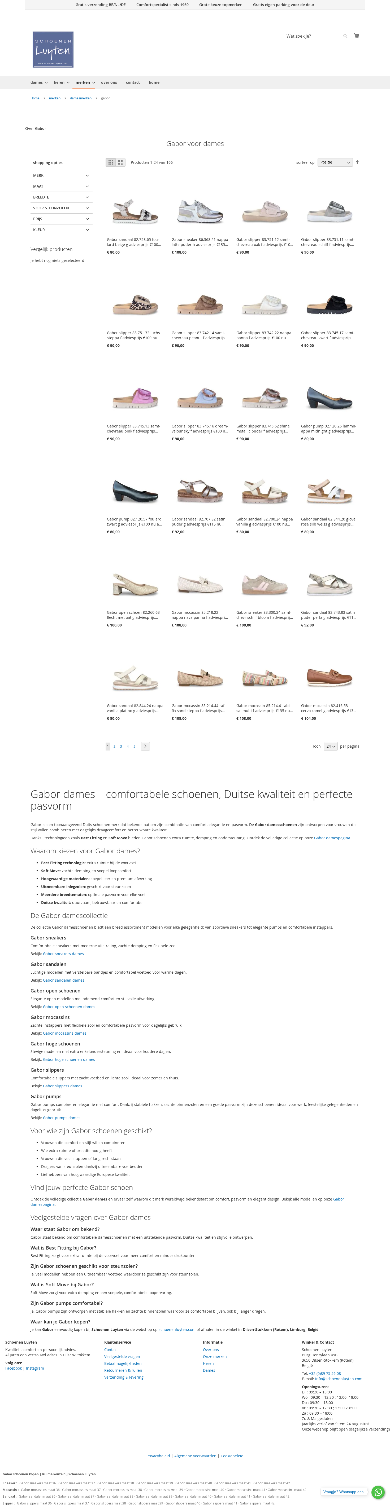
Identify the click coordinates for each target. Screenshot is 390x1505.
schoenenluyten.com (177, 1329)
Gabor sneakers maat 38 (116, 1483)
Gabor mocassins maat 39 (164, 1490)
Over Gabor (35, 128)
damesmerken (81, 98)
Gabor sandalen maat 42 (271, 1496)
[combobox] (317, 36)
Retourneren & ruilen (123, 1370)
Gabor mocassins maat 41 (246, 1490)
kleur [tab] (39, 229)
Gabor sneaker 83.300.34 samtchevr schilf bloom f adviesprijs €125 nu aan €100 (264, 615)
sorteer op (305, 162)
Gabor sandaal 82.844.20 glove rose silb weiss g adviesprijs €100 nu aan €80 (328, 522)
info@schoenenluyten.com (338, 1378)
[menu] (195, 82)
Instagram (35, 1368)
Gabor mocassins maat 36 (40, 1490)
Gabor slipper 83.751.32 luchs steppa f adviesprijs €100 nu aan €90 (133, 335)
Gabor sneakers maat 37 (77, 1483)
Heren (208, 1363)
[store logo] (53, 49)
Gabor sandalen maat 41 (232, 1496)
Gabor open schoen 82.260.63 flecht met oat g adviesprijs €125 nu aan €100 (133, 615)
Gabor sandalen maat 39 (154, 1496)
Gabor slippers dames (62, 1085)
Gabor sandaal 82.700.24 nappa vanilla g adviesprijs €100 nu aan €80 (264, 522)
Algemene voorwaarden (195, 1455)
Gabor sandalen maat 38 (115, 1496)
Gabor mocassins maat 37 (82, 1490)
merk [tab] (38, 175)
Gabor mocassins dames (64, 1033)
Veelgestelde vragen (122, 1356)
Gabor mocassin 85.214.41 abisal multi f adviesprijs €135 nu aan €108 (263, 708)
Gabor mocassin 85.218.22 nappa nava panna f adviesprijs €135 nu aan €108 (200, 615)
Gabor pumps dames (61, 1117)
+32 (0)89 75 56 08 (325, 1373)
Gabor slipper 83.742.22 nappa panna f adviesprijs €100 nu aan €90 (263, 335)
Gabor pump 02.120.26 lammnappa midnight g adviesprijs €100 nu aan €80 (329, 428)
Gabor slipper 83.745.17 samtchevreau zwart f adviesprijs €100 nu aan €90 (328, 335)
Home (35, 98)
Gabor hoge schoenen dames (69, 1059)
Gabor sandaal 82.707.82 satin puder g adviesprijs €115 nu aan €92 (199, 522)
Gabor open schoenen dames (69, 1006)
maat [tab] (38, 186)
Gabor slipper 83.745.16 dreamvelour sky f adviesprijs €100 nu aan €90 (200, 428)
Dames (209, 1370)
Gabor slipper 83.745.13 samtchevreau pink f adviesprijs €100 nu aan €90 (134, 428)
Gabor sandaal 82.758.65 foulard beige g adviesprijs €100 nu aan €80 (133, 242)
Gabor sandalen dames (63, 980)
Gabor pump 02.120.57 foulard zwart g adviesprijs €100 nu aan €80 (135, 522)
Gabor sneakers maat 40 (194, 1483)
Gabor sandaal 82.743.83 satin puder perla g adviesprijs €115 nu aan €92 (328, 615)
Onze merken (215, 1356)
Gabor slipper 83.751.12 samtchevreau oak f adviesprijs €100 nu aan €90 (264, 242)
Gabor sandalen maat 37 (76, 1496)
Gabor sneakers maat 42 (271, 1483)
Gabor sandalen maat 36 (37, 1496)
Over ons (211, 1349)
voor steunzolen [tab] (51, 207)
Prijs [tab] (37, 218)
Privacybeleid (158, 1455)
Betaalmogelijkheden (123, 1363)
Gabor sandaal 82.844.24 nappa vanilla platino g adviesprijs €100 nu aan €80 (135, 708)
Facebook (13, 1368)
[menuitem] (37, 82)
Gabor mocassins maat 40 (205, 1490)
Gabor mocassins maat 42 (287, 1490)
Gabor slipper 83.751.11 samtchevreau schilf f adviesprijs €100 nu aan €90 (328, 242)
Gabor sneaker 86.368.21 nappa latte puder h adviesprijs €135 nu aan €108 (200, 242)
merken (55, 98)
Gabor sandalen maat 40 (193, 1496)
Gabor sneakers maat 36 (38, 1483)
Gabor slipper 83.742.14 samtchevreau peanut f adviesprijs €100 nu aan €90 (198, 335)
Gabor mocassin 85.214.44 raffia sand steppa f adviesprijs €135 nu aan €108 (199, 708)
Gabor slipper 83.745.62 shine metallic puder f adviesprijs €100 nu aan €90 (263, 428)
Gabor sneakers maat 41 (233, 1483)
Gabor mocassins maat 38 (123, 1490)
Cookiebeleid (232, 1455)
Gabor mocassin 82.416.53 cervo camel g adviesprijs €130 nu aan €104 (328, 708)
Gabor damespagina (332, 837)
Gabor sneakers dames (63, 953)
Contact (111, 1349)
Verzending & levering (124, 1377)
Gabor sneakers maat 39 (155, 1483)
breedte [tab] (41, 197)
